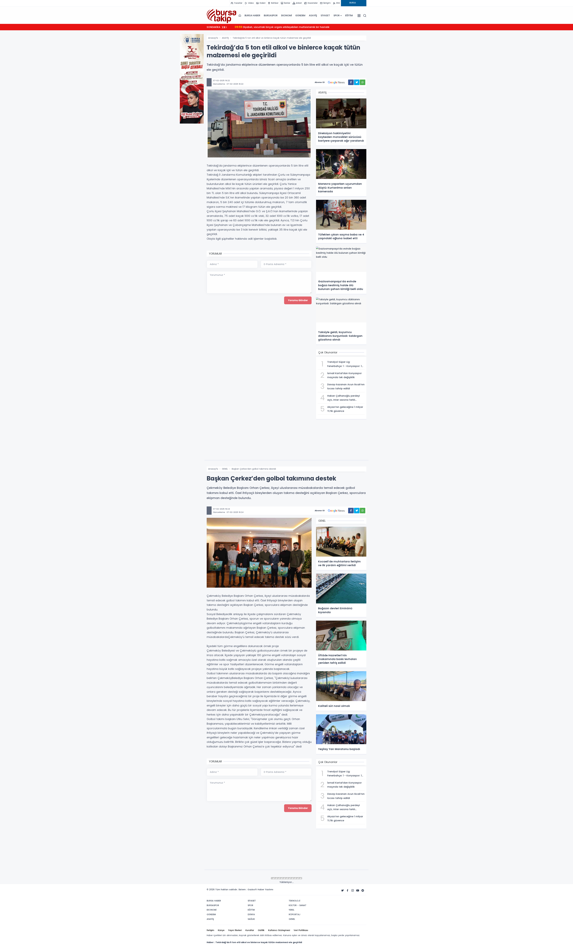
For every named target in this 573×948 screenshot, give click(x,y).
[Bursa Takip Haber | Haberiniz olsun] (222, 15)
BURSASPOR (271, 15)
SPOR (337, 15)
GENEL (225, 468)
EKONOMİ (286, 15)
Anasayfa (213, 37)
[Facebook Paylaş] (351, 82)
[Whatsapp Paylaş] (362, 82)
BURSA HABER (252, 15)
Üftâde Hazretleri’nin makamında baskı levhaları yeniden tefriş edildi (280, 27)
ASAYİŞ (313, 15)
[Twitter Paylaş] (356, 82)
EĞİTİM (349, 15)
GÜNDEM (300, 15)
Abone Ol (320, 82)
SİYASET (325, 15)
